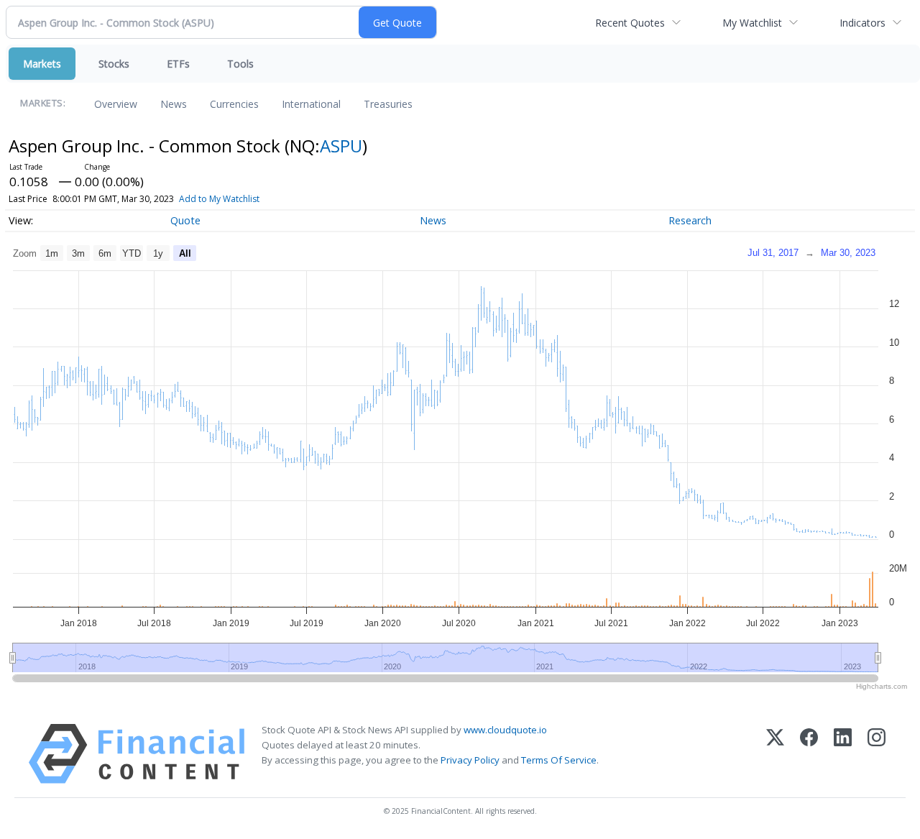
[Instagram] (876, 754)
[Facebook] (809, 754)
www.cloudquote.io (505, 729)
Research (690, 220)
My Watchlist (752, 22)
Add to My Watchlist (219, 199)
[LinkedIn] (842, 754)
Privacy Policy (470, 759)
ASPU (341, 145)
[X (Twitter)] (775, 754)
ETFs (178, 63)
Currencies (234, 104)
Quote (185, 220)
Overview (115, 104)
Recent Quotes (630, 22)
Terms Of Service (559, 759)
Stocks (113, 63)
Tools (240, 63)
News (173, 104)
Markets (42, 63)
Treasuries (388, 104)
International (311, 104)
